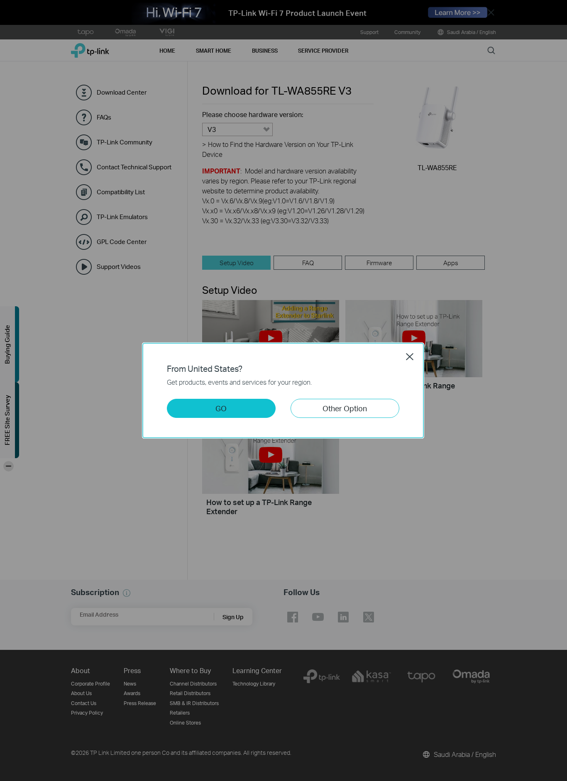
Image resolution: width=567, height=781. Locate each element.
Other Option (345, 408)
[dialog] (283, 390)
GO (221, 408)
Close (410, 356)
